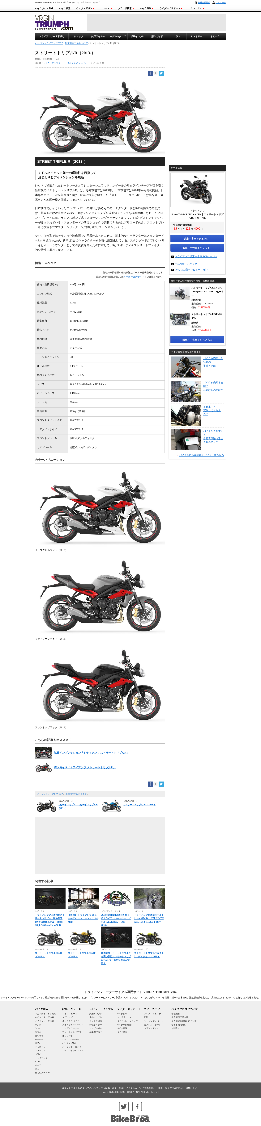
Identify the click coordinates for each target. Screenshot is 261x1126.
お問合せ (175, 1028)
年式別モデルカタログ (76, 794)
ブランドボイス (151, 1028)
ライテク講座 (95, 1021)
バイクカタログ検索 (44, 1017)
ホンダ (38, 1025)
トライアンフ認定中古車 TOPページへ (196, 256)
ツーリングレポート (153, 1021)
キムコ (38, 1065)
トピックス (216, 36)
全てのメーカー (42, 1072)
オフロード (67, 1036)
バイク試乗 (122, 1032)
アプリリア (40, 1050)
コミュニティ (195, 8)
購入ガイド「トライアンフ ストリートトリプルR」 (85, 767)
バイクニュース (69, 1013)
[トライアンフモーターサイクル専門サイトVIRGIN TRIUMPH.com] (54, 22)
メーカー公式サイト (134, 276)
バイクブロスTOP (44, 8)
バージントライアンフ (72, 1050)
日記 (146, 1017)
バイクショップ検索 (44, 1021)
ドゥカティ (40, 1047)
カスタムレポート (152, 1025)
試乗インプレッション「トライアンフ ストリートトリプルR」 (91, 752)
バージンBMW (69, 1043)
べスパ (38, 1054)
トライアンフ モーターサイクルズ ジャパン (66, 63)
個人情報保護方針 (179, 1017)
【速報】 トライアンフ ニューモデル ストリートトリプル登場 (83, 918)
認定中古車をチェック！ (197, 238)
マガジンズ (67, 1017)
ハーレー (39, 1039)
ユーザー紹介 (95, 1028)
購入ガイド (157, 36)
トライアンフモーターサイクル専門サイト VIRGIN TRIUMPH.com (130, 992)
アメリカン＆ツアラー (72, 1032)
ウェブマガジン (84, 8)
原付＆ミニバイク (70, 1021)
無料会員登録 (204, 2)
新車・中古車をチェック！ (197, 248)
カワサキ (39, 1036)
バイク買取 (145, 8)
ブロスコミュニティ (153, 1013)
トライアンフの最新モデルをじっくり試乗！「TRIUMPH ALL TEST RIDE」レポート (149, 918)
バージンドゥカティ (71, 1047)
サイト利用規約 (178, 1025)
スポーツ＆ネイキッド (72, 1025)
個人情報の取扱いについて (184, 1021)
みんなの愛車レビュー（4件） (192, 269)
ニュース (105, 8)
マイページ (221, 2)
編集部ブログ (95, 1032)
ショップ (78, 36)
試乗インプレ (137, 36)
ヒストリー (196, 36)
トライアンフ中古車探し (51, 36)
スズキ (38, 1032)
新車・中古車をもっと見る (197, 339)
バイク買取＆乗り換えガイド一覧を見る (201, 455)
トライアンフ (41, 1058)
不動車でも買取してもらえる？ (212, 410)
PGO (37, 1069)
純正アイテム (98, 36)
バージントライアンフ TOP (50, 794)
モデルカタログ (118, 36)
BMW (37, 1043)
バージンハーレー (70, 1039)
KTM (37, 1061)
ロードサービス (124, 1017)
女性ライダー (95, 1025)
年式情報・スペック (186, 263)
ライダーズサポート (170, 8)
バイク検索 (65, 8)
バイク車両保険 (124, 1025)
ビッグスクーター (70, 1028)
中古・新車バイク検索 (45, 1013)
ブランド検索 (125, 8)
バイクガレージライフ (127, 1021)
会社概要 (175, 1013)
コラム (176, 36)
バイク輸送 (122, 1028)
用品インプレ (95, 1017)
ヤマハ (38, 1028)
